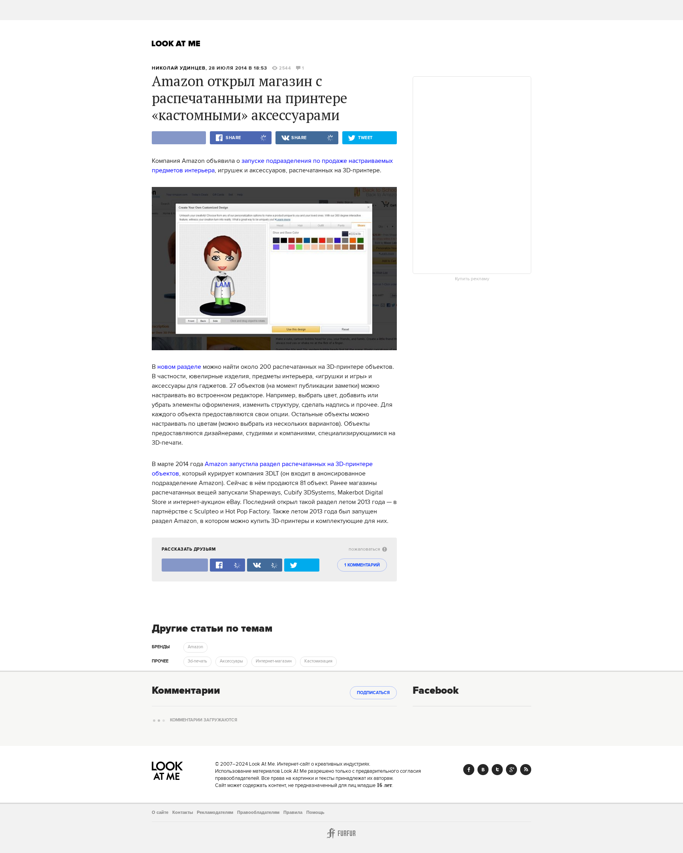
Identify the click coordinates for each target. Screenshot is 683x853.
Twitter (497, 769)
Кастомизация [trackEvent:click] (318, 661)
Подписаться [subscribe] (373, 693)
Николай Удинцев (179, 68)
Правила (292, 812)
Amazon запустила (231, 464)
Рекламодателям (215, 812)
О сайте (160, 812)
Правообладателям (258, 812)
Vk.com (483, 769)
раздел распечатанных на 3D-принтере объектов (262, 468)
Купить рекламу (472, 279)
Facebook (468, 769)
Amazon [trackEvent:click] (195, 647)
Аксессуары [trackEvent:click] (231, 661)
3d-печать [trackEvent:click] (197, 661)
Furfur (341, 833)
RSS (525, 769)
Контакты (182, 812)
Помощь (315, 812)
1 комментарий (362, 565)
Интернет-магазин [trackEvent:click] (274, 661)
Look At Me (176, 43)
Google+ (511, 769)
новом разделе (179, 367)
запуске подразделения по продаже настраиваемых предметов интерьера (272, 165)
